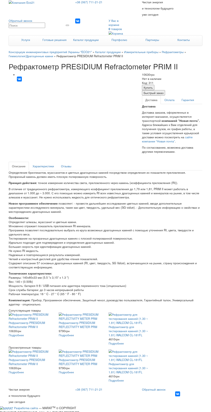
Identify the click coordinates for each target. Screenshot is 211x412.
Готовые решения (54, 40)
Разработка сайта (26, 408)
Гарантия (188, 100)
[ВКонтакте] (19, 79)
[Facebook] (84, 21)
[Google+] (97, 21)
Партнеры (152, 40)
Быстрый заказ (153, 93)
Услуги (25, 40)
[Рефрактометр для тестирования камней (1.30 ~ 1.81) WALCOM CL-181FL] (130, 318)
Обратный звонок (20, 21)
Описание (19, 166)
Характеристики (43, 166)
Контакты (183, 40)
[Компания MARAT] (6, 408)
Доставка (151, 100)
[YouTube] (90, 21)
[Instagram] (77, 21)
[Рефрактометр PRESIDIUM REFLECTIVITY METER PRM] (81, 316)
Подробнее (16, 335)
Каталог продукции (86, 40)
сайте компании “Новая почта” (167, 139)
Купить (148, 87)
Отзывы (66, 166)
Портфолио (119, 40)
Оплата (169, 100)
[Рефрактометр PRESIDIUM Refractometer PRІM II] (31, 316)
